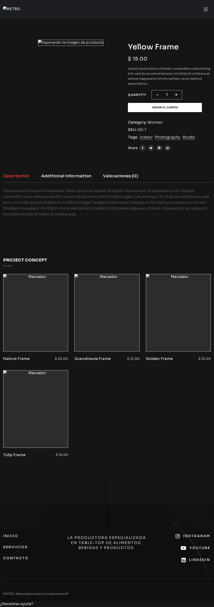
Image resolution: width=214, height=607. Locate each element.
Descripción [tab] (16, 176)
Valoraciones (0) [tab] (120, 176)
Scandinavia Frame (92, 358)
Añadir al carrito (165, 107)
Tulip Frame (14, 455)
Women (155, 122)
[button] (107, 604)
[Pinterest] (159, 148)
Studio (188, 137)
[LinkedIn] (167, 148)
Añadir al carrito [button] (38, 341)
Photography (167, 137)
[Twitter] (151, 148)
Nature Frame (16, 358)
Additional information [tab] (66, 176)
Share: (133, 148)
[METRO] (11, 9)
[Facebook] (142, 148)
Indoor (146, 137)
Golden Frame (159, 358)
